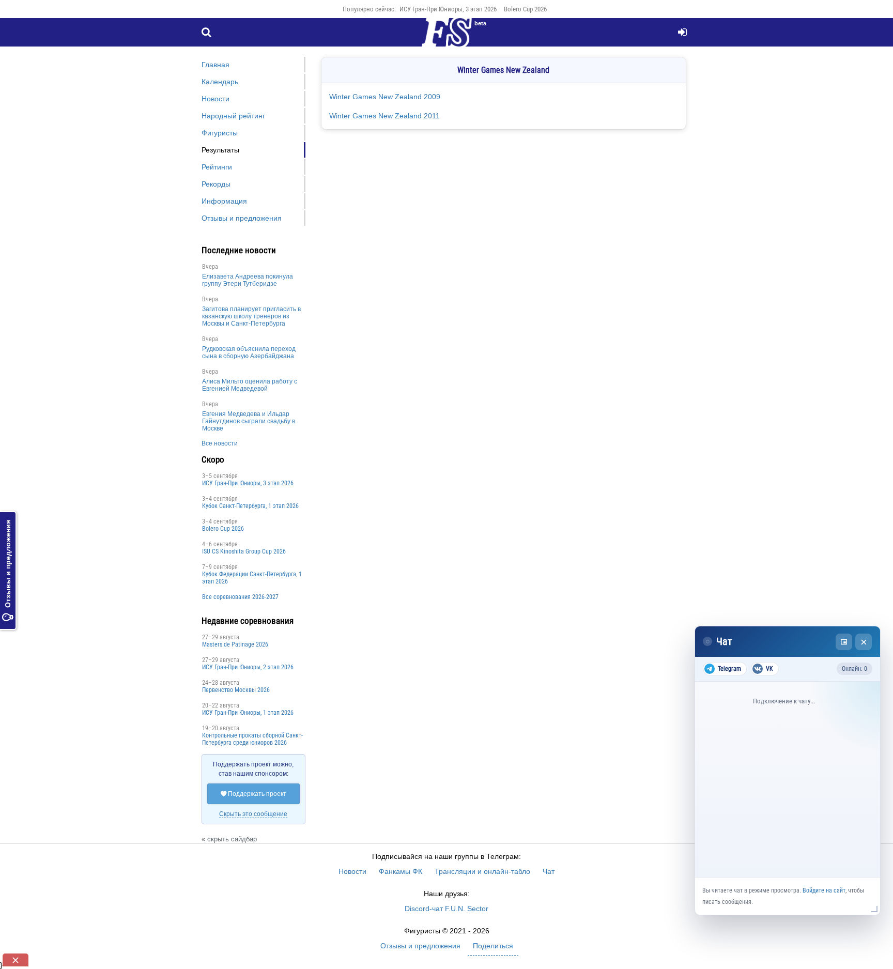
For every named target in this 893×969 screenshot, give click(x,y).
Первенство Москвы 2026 (236, 690)
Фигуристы (220, 133)
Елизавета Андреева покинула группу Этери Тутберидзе (247, 280)
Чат (549, 871)
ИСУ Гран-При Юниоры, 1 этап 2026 (248, 712)
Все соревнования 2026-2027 (240, 597)
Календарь (220, 82)
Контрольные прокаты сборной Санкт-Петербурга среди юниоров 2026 (252, 739)
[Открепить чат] (844, 642)
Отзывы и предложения (8, 570)
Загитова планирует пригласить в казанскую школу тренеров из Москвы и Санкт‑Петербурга (251, 316)
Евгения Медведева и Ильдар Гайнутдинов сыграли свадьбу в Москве (248, 421)
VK (769, 668)
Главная (215, 64)
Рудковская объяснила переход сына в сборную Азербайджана (249, 352)
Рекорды (216, 184)
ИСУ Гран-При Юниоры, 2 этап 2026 (248, 667)
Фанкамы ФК (400, 871)
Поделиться (493, 946)
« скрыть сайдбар (229, 839)
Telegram (729, 668)
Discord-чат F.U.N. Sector (446, 908)
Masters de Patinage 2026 (235, 644)
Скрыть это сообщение (253, 814)
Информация (224, 201)
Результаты (220, 150)
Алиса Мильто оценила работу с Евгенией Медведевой (249, 385)
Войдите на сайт (824, 890)
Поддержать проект (253, 793)
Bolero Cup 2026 (525, 9)
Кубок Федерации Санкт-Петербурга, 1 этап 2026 (252, 578)
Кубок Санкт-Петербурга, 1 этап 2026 (250, 506)
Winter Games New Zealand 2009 (384, 97)
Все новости (220, 443)
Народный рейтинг (233, 116)
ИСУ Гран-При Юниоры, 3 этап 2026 (448, 9)
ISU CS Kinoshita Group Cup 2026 (244, 551)
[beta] (446, 38)
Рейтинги (217, 167)
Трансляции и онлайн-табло (482, 871)
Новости (215, 99)
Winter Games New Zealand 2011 (384, 116)
